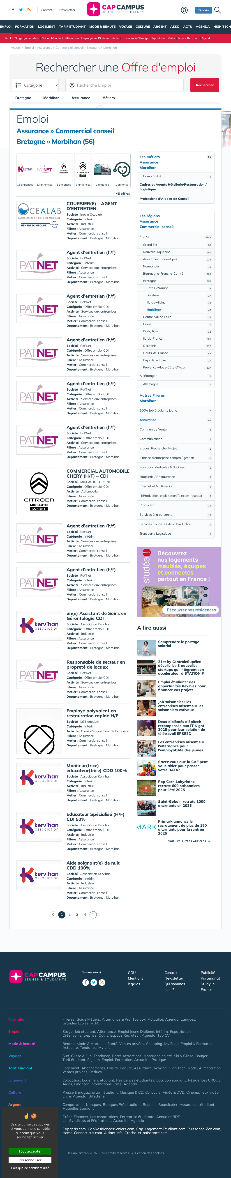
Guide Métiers (88, 1019)
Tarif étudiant (72, 27)
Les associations (104, 1116)
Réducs (95, 1072)
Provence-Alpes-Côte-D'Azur (177, 367)
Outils (172, 38)
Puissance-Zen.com (203, 1129)
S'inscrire (204, 10)
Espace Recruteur (188, 38)
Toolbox (139, 1019)
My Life (104, 1047)
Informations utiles (106, 1084)
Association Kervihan (95, 624)
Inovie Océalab (91, 214)
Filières (68, 1019)
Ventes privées (131, 1043)
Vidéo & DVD (173, 1092)
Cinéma (192, 1092)
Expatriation (158, 38)
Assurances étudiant (197, 1104)
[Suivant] (93, 914)
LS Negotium (89, 722)
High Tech (222, 27)
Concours (153, 1092)
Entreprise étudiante (137, 1116)
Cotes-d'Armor (178, 288)
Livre (66, 1096)
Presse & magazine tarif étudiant (90, 1092)
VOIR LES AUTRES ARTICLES (189, 841)
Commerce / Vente (175, 429)
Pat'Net (85, 258)
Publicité (208, 972)
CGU (132, 972)
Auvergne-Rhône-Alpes (177, 259)
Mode (192, 1068)
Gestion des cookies (149, 1153)
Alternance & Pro (116, 1019)
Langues (188, 1019)
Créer (67, 1116)
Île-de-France (177, 338)
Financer (81, 1084)
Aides (67, 1084)
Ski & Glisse (183, 1056)
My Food (171, 1043)
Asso (174, 27)
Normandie (177, 266)
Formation (25, 27)
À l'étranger (175, 376)
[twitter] (21, 10)
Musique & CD (131, 1092)
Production (175, 505)
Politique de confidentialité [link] (30, 1168)
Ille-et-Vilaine (178, 302)
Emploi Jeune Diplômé (95, 38)
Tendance (88, 1047)
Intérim (115, 38)
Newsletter (67, 10)
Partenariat (210, 978)
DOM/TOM (177, 331)
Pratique (159, 1059)
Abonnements (93, 1068)
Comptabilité (177, 176)
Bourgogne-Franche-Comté (177, 273)
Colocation (71, 1080)
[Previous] (53, 914)
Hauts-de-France (177, 353)
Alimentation (210, 1068)
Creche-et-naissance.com (146, 1132)
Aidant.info (113, 1132)
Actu (187, 27)
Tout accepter (30, 1151)
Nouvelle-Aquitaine (177, 252)
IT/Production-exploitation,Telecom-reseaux (175, 496)
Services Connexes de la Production (175, 524)
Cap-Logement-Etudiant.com (160, 1129)
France (175, 236)
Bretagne (177, 281)
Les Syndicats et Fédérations (86, 1120)
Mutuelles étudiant (78, 1108)
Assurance (143, 1068)
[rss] (29, 10)
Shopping (154, 1043)
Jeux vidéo (210, 1092)
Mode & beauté (102, 27)
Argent (160, 27)
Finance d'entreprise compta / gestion (175, 458)
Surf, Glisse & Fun (77, 1056)
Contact (46, 10)
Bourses (149, 1104)
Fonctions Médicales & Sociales (175, 467)
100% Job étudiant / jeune (175, 410)
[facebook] (12, 10)
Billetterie (96, 1096)
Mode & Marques (91, 1043)
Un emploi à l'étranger (135, 38)
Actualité (155, 1019)
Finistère (178, 295)
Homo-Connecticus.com (82, 1132)
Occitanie (177, 346)
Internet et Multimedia (175, 486)
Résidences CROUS (204, 1080)
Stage (18, 38)
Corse (177, 324)
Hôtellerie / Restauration (175, 477)
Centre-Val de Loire (177, 317)
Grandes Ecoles (75, 1023)
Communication (175, 439)
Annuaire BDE (168, 1116)
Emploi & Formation (197, 1043)
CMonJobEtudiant (52, 38)
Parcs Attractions (126, 1056)
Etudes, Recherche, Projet (175, 448)
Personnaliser (30, 1160)
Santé (112, 1043)
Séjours (93, 1059)
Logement (46, 27)
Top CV (163, 1035)
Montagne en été (157, 1056)
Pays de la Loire (177, 360)
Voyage (125, 27)
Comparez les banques (81, 1104)
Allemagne (177, 384)
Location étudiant (171, 1080)
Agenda (203, 27)
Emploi (6, 27)
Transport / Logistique (175, 533)
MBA (94, 1023)
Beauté (68, 1043)
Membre (187, 10)
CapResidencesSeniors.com (111, 1129)
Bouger (201, 1056)
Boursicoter (168, 1104)
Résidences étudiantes (135, 1080)
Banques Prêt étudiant (122, 1104)
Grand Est (177, 245)
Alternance (72, 38)
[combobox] (25, 98)
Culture (143, 27)
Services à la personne (175, 515)
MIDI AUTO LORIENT (95, 482)
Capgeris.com (74, 1129)
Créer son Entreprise (79, 1035)
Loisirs (112, 1068)
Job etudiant (31, 38)
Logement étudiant (98, 1080)
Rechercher (205, 85)
